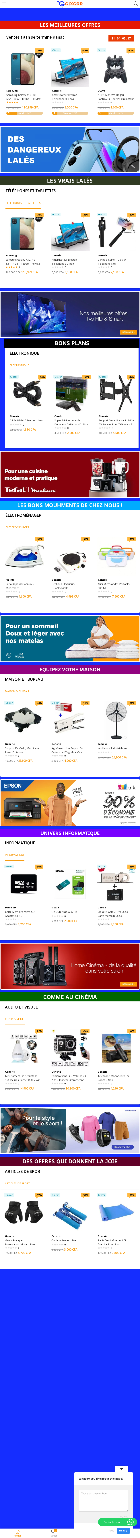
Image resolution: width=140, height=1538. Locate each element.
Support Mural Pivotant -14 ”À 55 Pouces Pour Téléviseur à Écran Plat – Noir (116, 424)
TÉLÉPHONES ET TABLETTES (23, 203)
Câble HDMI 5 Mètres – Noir (26, 420)
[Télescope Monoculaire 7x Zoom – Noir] (116, 1048)
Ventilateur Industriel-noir (112, 748)
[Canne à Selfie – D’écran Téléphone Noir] (116, 231)
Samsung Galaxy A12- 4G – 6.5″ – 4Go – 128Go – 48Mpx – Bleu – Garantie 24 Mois (24, 99)
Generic (56, 90)
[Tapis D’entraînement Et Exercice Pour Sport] (116, 1212)
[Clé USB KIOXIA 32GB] (70, 883)
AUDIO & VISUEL (15, 1019)
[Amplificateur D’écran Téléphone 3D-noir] (70, 67)
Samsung (12, 90)
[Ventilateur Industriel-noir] (116, 720)
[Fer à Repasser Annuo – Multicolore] (24, 556)
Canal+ (58, 416)
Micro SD (10, 907)
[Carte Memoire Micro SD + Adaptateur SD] (23, 883)
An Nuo (10, 579)
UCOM (101, 90)
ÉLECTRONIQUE (19, 365)
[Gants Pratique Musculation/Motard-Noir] (23, 1212)
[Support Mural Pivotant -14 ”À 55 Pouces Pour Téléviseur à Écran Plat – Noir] (116, 393)
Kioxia (55, 907)
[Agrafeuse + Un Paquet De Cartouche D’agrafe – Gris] (70, 720)
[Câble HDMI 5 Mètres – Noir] (27, 393)
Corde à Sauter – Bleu (64, 1240)
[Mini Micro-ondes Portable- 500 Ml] (116, 556)
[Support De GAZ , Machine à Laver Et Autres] (23, 720)
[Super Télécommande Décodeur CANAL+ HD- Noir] (72, 393)
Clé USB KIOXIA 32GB (64, 912)
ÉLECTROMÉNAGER (17, 527)
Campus (102, 744)
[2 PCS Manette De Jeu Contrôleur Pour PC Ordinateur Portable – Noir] (116, 67)
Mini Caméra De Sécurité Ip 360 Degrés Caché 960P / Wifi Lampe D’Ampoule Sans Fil (22, 1080)
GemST (102, 907)
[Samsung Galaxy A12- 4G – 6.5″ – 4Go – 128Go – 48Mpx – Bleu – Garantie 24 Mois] (24, 67)
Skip (111, 1530)
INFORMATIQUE (14, 855)
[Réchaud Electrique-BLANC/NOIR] (70, 556)
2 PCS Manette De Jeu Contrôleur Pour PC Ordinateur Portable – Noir (116, 99)
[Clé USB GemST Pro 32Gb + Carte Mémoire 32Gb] (116, 883)
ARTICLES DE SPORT (17, 1183)
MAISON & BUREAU (17, 691)
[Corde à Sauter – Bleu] (70, 1212)
